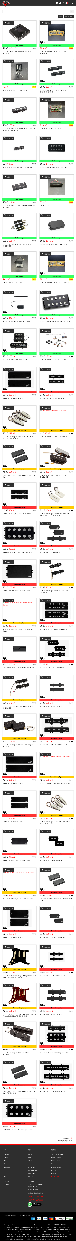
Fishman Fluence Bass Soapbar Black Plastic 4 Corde (19, 668)
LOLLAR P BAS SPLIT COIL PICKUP (12, 283)
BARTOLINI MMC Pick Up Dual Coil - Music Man (53, 244)
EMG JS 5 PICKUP (45, 206)
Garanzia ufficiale (56, 1157)
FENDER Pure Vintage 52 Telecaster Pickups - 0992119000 (53, 476)
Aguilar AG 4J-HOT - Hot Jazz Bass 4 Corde (52, 976)
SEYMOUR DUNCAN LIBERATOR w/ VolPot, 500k (53, 437)
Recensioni (7, 1167)
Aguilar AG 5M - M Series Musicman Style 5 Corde (17, 552)
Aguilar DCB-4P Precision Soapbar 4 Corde (52, 937)
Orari (5, 1161)
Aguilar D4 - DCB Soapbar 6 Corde (13, 783)
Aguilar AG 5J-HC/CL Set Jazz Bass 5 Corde (53, 398)
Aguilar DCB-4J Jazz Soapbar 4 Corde (51, 1014)
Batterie (30, 1161)
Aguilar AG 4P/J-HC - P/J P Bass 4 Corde (52, 668)
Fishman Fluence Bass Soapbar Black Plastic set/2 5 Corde (19, 476)
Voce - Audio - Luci (33, 1170)
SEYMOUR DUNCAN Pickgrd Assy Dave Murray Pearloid (18, 899)
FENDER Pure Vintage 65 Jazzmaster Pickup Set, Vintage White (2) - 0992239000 (54, 515)
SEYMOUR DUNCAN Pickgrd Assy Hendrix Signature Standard (18, 630)
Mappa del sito (56, 1177)
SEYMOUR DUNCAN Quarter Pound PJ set (15, 360)
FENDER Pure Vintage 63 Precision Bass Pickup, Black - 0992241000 (19, 746)
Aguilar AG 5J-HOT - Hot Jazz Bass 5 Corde (52, 1091)
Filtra (60, 17)
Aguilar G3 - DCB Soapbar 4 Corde (13, 937)
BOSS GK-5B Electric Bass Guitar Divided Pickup (17, 321)
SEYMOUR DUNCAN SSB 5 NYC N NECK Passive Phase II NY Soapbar (19, 207)
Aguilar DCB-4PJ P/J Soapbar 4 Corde (51, 552)
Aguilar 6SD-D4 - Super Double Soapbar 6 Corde (17, 514)
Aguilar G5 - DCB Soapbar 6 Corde (13, 822)
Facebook (6, 1181)
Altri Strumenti (31, 1173)
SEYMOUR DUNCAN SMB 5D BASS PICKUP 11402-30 (55, 321)
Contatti (6, 1157)
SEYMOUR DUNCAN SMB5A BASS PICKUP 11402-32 (55, 167)
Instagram (7, 1184)
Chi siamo (6, 1154)
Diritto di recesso (56, 1167)
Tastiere (30, 1164)
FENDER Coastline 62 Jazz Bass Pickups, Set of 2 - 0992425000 (18, 707)
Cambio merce (55, 1164)
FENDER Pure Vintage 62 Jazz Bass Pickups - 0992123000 (16, 1054)
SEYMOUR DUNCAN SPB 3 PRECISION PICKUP (16, 90)
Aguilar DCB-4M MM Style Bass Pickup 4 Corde (16, 591)
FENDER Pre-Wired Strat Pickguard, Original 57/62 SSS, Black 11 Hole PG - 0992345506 (19, 977)
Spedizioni (54, 1170)
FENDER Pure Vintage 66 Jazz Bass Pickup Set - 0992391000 (54, 592)
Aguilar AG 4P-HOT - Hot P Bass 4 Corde (52, 860)
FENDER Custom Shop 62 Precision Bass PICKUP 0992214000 (17, 52)
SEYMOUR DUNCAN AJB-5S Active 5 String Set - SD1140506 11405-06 (54, 91)
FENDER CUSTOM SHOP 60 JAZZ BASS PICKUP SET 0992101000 (18, 245)
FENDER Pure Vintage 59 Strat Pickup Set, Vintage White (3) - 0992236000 (18, 438)
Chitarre (30, 1154)
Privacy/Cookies (55, 1173)
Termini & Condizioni (57, 1154)
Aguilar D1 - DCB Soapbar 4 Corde (13, 398)
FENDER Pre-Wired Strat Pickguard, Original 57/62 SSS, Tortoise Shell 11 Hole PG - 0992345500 (19, 1015)
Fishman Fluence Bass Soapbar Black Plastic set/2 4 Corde (56, 900)
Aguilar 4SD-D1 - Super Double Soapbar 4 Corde (54, 629)
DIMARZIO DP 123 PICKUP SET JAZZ (50, 129)
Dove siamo (7, 1164)
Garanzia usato (55, 1161)
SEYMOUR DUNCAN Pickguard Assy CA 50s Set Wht (55, 783)
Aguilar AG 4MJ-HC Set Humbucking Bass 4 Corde (54, 1053)
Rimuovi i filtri (68, 17)
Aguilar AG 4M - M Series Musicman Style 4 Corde (17, 1130)
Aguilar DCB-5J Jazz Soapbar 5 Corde (51, 706)
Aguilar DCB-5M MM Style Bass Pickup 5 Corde (16, 860)
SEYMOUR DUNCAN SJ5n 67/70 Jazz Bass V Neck (17, 167)
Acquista (10, 23)
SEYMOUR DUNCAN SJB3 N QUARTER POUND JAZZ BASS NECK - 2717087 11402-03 (19, 130)
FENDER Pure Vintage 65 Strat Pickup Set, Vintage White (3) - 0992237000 (55, 823)
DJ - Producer (31, 1167)
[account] (12, 2)
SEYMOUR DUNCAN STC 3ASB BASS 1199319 (53, 360)
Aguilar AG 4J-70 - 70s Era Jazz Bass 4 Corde (53, 745)
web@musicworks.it (37, 1193)
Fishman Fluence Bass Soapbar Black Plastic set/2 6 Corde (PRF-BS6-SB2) (19, 1092)
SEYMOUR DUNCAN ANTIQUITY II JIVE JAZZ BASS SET (55, 283)
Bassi (29, 1157)
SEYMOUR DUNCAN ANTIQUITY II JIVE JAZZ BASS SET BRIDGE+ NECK (55, 52)
